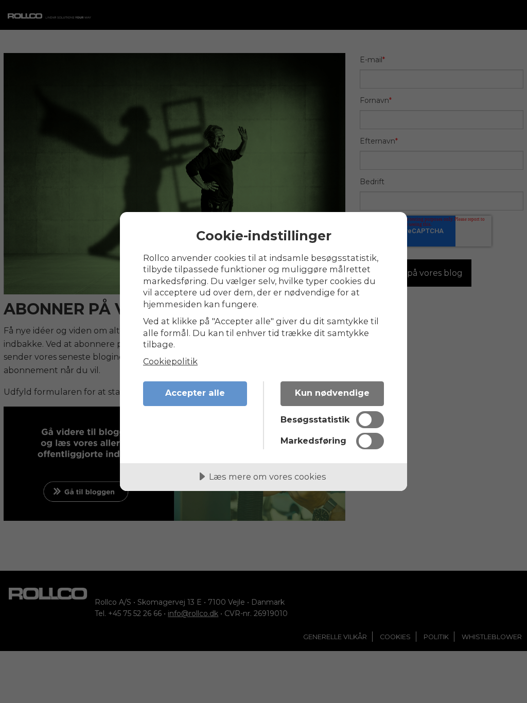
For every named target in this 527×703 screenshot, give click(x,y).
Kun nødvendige (332, 393)
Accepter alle (195, 393)
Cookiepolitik (170, 361)
